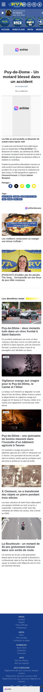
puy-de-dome (7, 196)
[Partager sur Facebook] (9, 187)
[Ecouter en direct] (29, 4)
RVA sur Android (21, 663)
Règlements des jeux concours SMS (21, 676)
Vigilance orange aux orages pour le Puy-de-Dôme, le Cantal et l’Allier (20, 384)
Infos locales (21, 638)
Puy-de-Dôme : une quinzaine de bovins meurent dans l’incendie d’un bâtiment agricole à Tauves (21, 440)
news (4, 199)
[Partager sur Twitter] (15, 187)
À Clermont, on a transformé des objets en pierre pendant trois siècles (20, 494)
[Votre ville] (24, 4)
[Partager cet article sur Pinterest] (21, 187)
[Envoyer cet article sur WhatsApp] (27, 187)
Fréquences (21, 628)
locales (9, 199)
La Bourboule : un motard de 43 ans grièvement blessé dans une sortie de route (21, 547)
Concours (21, 653)
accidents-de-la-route (28, 196)
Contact (21, 619)
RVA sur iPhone (21, 660)
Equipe (22, 622)
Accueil (5, 30)
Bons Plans (18, 30)
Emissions (21, 650)
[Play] (3, 13)
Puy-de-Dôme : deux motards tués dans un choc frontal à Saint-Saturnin (21, 331)
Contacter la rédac (21, 640)
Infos (30, 30)
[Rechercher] (34, 4)
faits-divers (18, 199)
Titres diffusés (21, 625)
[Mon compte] (39, 4)
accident (16, 196)
